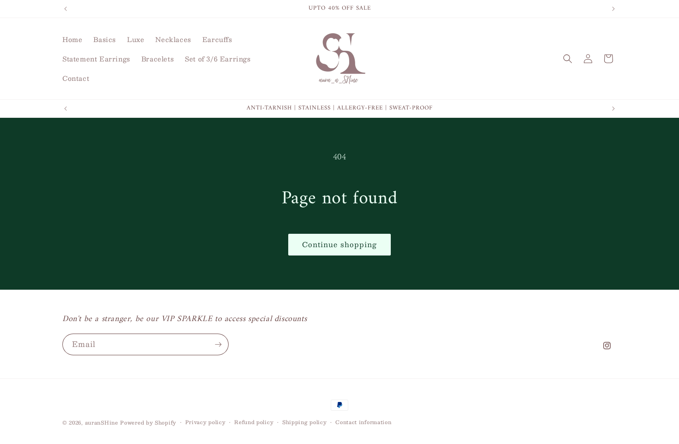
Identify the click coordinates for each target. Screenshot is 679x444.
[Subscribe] (218, 344)
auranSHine (101, 422)
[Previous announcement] (65, 9)
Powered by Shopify (148, 422)
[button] (568, 59)
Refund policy (253, 422)
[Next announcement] (613, 9)
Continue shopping (339, 244)
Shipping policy (304, 422)
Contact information (363, 422)
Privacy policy (205, 422)
